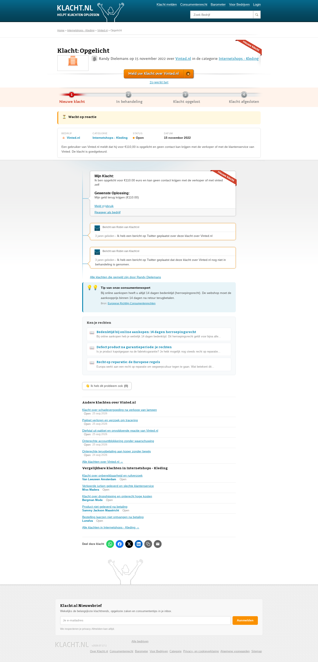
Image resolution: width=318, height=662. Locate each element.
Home (60, 30)
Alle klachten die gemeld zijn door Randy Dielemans (125, 277)
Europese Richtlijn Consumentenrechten (132, 303)
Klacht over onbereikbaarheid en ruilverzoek (112, 475)
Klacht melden (167, 4)
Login (257, 4)
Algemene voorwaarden (235, 651)
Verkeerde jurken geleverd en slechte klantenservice (118, 486)
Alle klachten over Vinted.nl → (102, 461)
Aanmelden (245, 620)
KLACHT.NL (72, 644)
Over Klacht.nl (99, 651)
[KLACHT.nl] (90, 12)
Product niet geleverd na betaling (104, 506)
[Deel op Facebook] (120, 544)
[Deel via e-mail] (158, 544)
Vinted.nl (102, 30)
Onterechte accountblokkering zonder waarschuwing (118, 441)
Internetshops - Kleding (81, 30)
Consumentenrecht (193, 4)
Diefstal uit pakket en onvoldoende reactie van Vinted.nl (120, 430)
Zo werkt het (159, 82)
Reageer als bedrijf (107, 212)
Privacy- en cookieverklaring (201, 651)
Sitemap (256, 651)
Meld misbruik (104, 206)
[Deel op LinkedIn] (139, 544)
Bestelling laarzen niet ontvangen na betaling (113, 517)
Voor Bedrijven (239, 4)
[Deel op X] (129, 544)
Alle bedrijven (140, 641)
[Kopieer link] (148, 544)
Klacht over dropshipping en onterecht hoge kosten (117, 496)
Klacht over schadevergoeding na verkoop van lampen (119, 410)
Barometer (218, 4)
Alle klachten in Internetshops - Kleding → (110, 527)
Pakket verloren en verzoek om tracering (110, 420)
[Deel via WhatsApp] (110, 544)
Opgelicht (116, 30)
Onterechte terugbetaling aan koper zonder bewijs (116, 451)
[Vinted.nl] (73, 60)
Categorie (175, 651)
